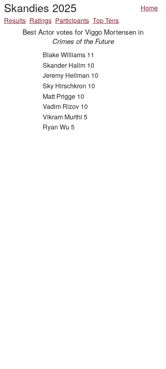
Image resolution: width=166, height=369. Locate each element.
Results (15, 20)
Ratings (40, 20)
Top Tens (106, 20)
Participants (72, 20)
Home (149, 8)
